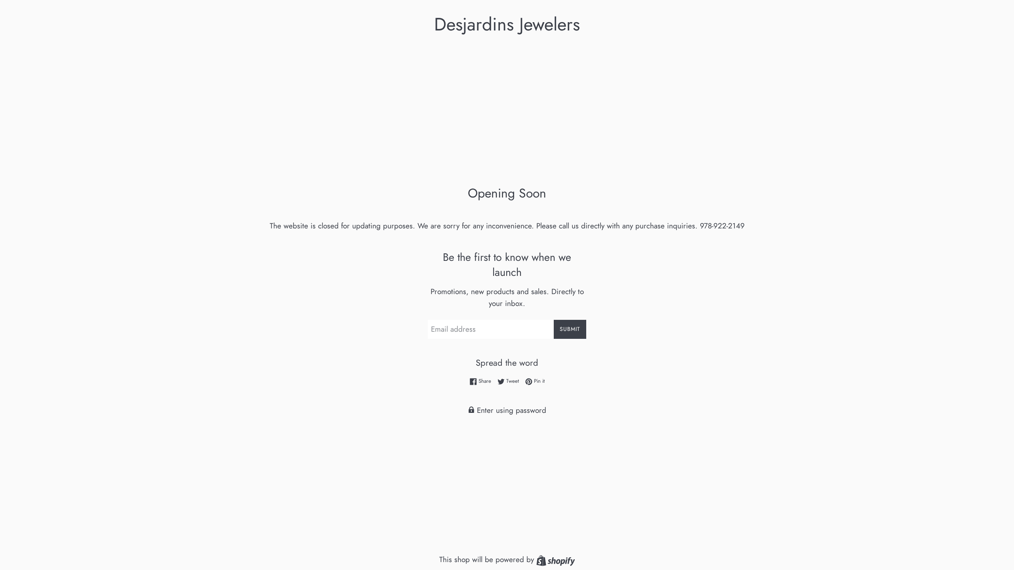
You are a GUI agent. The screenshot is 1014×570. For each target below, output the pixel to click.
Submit (570, 329)
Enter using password (510, 410)
